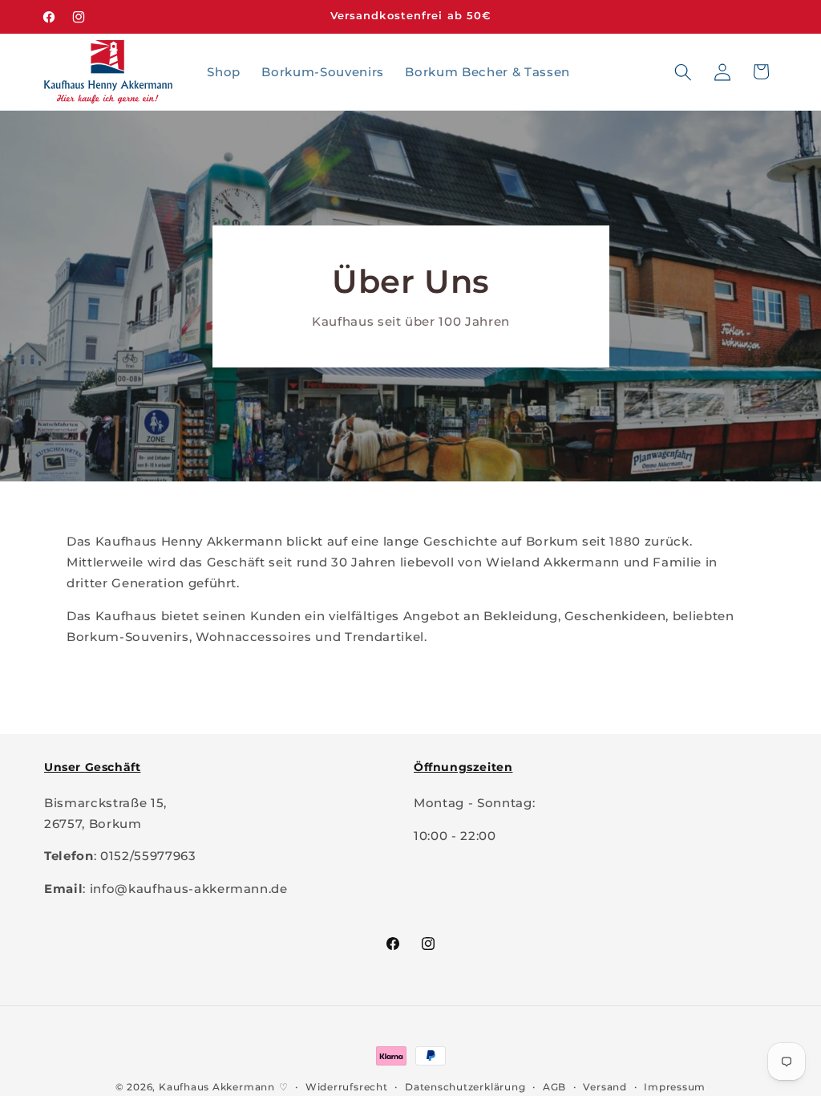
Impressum (675, 1087)
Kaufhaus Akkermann (217, 1087)
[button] (683, 71)
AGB (554, 1087)
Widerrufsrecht (346, 1087)
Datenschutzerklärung (465, 1087)
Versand (604, 1087)
